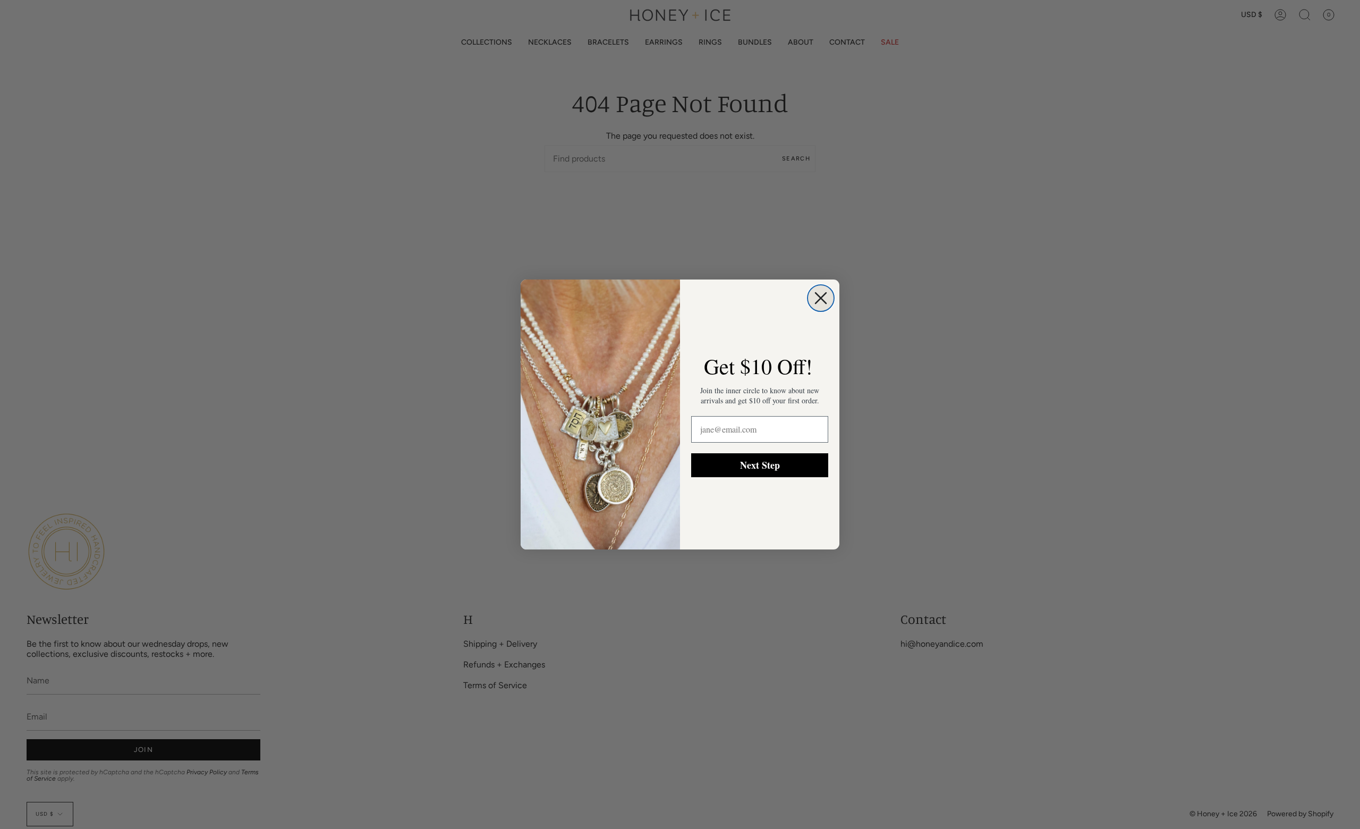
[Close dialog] (821, 298)
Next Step (760, 465)
